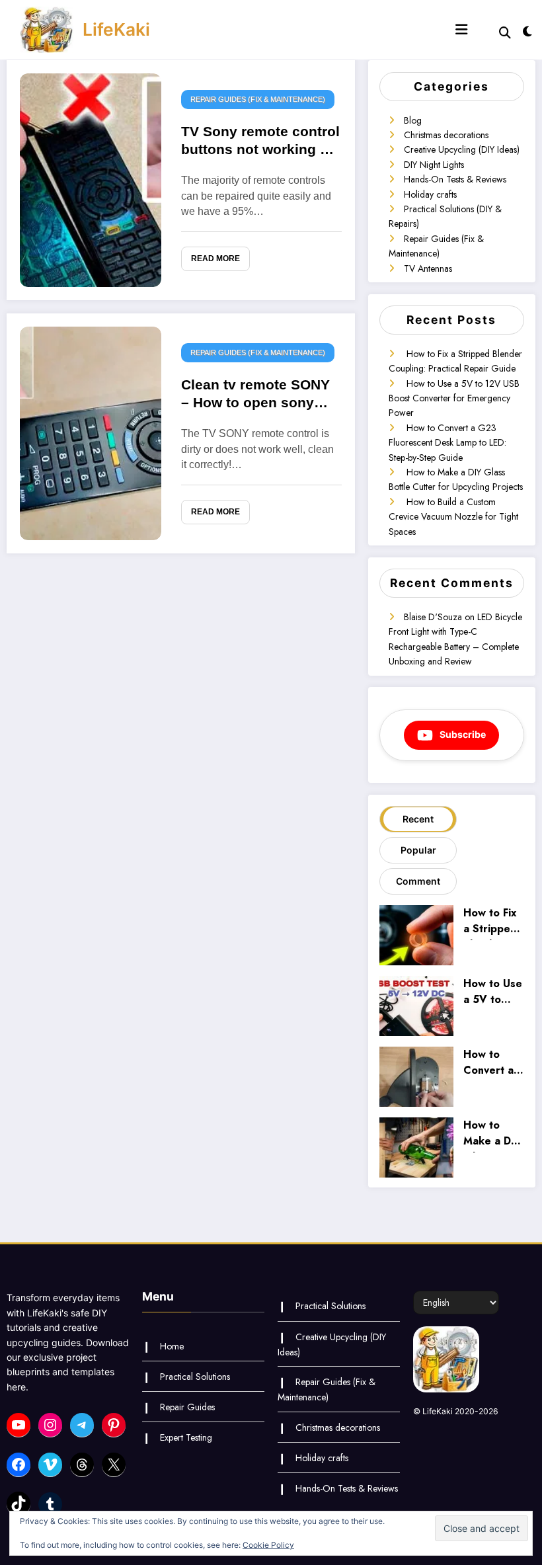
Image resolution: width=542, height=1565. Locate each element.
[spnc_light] (527, 31)
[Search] (505, 32)
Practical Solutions (195, 1376)
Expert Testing (186, 1437)
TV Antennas (428, 268)
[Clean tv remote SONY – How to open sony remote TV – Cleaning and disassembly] (90, 432)
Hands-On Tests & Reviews (455, 179)
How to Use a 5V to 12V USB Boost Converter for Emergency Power (454, 398)
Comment (418, 881)
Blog (413, 120)
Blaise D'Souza (433, 616)
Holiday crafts (430, 194)
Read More (215, 258)
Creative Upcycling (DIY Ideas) (462, 149)
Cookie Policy (268, 1545)
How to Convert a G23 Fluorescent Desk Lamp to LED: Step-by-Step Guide (447, 442)
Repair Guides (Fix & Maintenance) (257, 99)
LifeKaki (116, 29)
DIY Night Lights (434, 164)
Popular (418, 850)
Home (172, 1346)
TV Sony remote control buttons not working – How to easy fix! (260, 143)
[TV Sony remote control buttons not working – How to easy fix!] (90, 179)
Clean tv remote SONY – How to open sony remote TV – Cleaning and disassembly (255, 396)
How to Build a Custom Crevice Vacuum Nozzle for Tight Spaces (453, 516)
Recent (418, 818)
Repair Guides (187, 1407)
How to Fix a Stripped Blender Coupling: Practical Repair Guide (490, 922)
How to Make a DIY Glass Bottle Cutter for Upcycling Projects (492, 1134)
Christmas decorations (446, 134)
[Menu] (461, 29)
